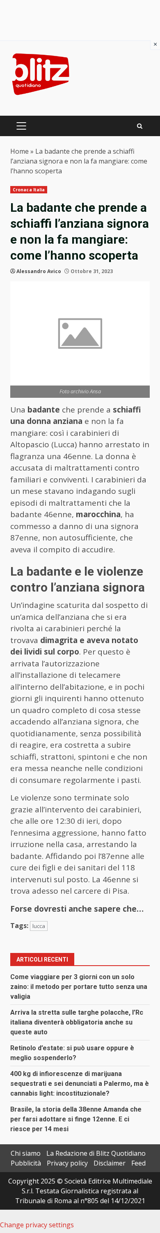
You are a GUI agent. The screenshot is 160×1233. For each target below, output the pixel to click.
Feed (138, 1163)
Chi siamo (26, 1153)
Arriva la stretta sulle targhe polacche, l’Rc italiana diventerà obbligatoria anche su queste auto (76, 1022)
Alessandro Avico (38, 271)
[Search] (139, 126)
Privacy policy (67, 1163)
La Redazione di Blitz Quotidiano (96, 1153)
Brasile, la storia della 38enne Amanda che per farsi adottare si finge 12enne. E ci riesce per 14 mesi (76, 1119)
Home (19, 151)
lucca (38, 926)
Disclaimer (110, 1163)
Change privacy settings (37, 1224)
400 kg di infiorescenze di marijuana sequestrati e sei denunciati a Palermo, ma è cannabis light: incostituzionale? (79, 1083)
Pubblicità (26, 1163)
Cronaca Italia (29, 190)
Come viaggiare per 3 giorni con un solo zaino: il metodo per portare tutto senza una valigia (78, 986)
